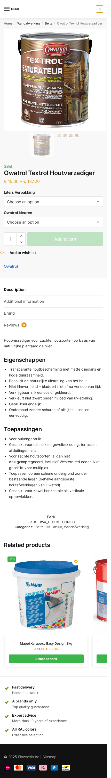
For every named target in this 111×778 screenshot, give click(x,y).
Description (15, 289)
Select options (46, 659)
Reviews (14, 325)
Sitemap (50, 757)
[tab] (53, 290)
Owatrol (11, 266)
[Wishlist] (76, 562)
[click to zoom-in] (55, 80)
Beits (48, 23)
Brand (9, 313)
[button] (21, 236)
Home (8, 23)
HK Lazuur (54, 527)
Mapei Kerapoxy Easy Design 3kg (46, 643)
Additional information (24, 301)
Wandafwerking (28, 23)
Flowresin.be (28, 757)
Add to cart (65, 239)
